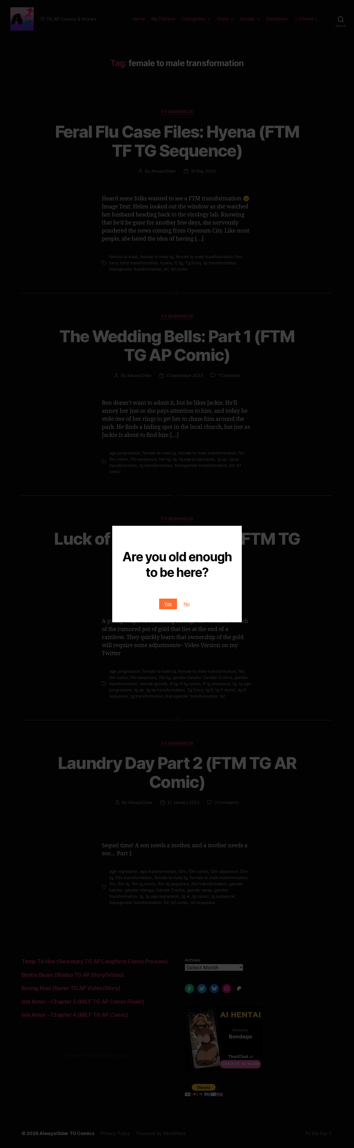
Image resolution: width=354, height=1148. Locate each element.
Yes (168, 604)
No (186, 604)
